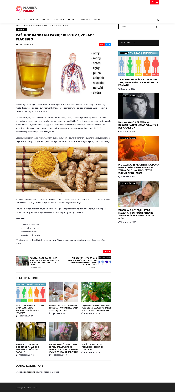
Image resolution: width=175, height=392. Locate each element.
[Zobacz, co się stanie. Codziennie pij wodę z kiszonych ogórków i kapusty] (31, 331)
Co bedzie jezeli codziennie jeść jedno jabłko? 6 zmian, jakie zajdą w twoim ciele (96, 308)
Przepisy (72, 19)
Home (18, 25)
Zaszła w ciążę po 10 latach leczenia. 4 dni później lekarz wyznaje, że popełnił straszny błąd (136, 214)
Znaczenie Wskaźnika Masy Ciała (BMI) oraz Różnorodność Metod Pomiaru (30, 309)
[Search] (155, 26)
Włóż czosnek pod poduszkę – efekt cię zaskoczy (92, 347)
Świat (97, 19)
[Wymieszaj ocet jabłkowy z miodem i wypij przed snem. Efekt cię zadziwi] (64, 292)
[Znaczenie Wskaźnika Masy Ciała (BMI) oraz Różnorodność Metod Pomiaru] (31, 292)
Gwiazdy (34, 19)
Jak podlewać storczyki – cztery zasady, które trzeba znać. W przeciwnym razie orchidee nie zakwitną (63, 348)
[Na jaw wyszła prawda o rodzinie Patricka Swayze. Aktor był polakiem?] (138, 106)
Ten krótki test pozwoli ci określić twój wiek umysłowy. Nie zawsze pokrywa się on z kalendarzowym (82, 262)
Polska (21, 19)
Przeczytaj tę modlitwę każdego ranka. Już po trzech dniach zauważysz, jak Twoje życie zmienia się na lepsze (138, 169)
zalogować (30, 371)
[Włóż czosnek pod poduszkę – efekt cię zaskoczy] (96, 331)
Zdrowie (85, 19)
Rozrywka (59, 19)
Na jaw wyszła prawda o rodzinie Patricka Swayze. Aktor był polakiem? (138, 125)
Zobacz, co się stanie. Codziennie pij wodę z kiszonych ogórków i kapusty (27, 348)
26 (109, 44)
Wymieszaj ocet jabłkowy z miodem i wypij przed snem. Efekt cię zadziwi (64, 308)
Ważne (45, 19)
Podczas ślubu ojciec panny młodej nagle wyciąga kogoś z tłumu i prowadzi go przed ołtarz (44, 262)
